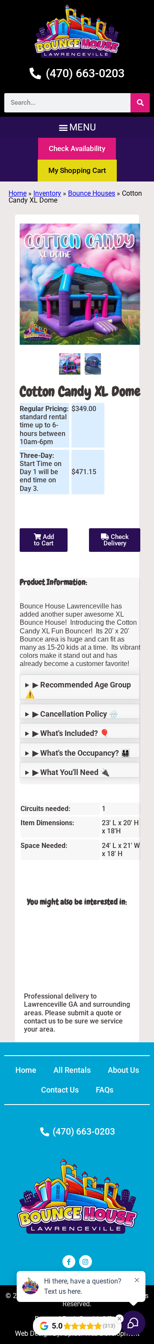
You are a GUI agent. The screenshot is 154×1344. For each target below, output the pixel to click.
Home (18, 193)
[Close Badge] (119, 1318)
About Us (123, 1070)
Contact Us (60, 1089)
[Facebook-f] (68, 1261)
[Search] (140, 102)
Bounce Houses (91, 193)
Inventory (47, 193)
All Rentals (72, 1070)
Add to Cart (44, 540)
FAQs (104, 1089)
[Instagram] (85, 1261)
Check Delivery (116, 540)
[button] (77, 127)
